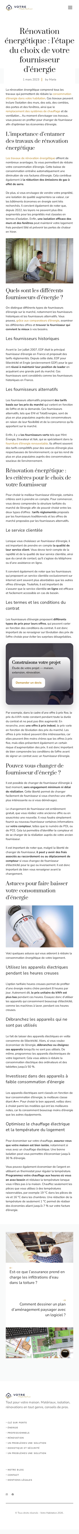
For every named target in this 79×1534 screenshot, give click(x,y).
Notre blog (16, 1469)
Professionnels (19, 1432)
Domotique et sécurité (24, 1448)
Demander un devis (28, 683)
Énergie (13, 1427)
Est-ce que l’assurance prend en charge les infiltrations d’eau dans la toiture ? (37, 1277)
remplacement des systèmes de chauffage (33, 111)
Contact (13, 1475)
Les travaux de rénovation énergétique (30, 158)
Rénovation (16, 1437)
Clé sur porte (17, 1422)
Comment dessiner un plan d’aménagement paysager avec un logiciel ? (39, 1310)
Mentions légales (20, 1480)
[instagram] (7, 1494)
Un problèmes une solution (27, 1443)
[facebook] (13, 1494)
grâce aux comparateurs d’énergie (37, 320)
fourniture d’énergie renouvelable (27, 443)
